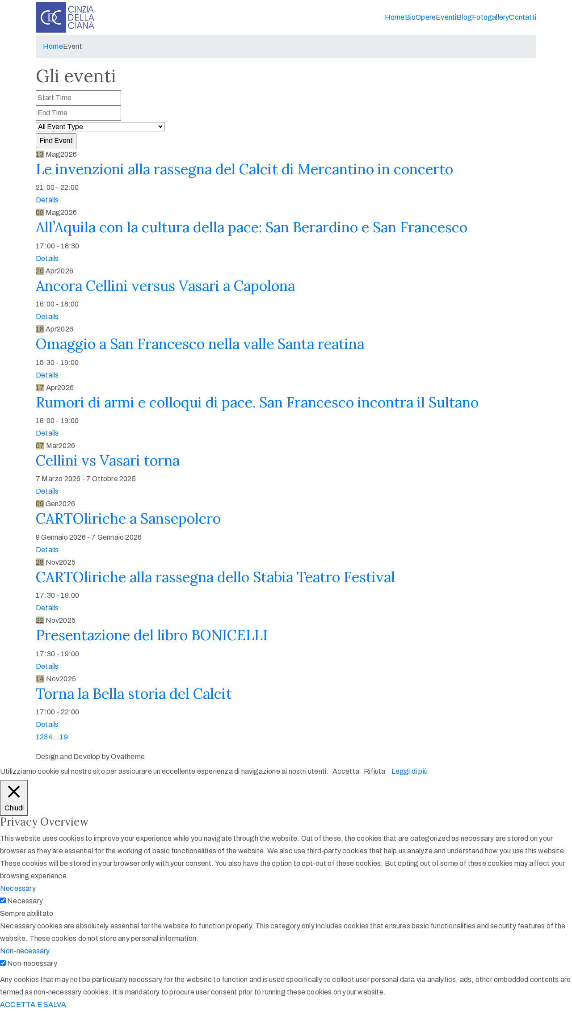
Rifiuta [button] (374, 771)
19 (63, 737)
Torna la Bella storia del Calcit (134, 693)
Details (47, 200)
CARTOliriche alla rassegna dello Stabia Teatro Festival (215, 577)
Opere (426, 17)
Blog (464, 17)
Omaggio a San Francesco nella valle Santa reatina (200, 344)
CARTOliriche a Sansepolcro (128, 518)
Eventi (446, 17)
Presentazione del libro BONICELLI (152, 635)
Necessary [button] (18, 888)
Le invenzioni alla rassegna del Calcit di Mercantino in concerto (244, 169)
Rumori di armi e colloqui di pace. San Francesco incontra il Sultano (257, 402)
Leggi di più (409, 771)
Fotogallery (490, 17)
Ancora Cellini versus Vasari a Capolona (165, 286)
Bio (410, 17)
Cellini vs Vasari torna (108, 460)
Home (395, 17)
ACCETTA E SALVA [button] (33, 1004)
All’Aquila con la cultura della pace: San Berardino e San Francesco (251, 227)
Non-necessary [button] (25, 951)
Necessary (25, 901)
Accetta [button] (345, 771)
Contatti (522, 17)
